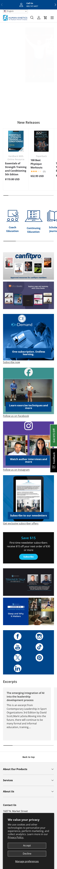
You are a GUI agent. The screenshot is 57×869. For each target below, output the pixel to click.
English (10, 11)
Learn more (28, 106)
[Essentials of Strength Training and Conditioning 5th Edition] (16, 141)
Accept (27, 845)
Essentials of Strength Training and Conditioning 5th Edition (15, 169)
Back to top (28, 757)
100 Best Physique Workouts (36, 163)
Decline (27, 853)
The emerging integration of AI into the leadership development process (25, 696)
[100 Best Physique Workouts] (41, 141)
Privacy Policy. (16, 837)
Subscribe (28, 556)
